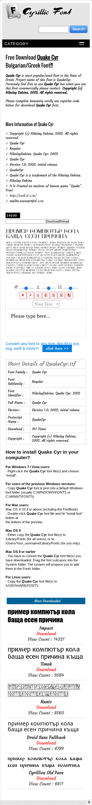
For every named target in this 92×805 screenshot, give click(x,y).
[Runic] (46, 697)
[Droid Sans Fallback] (46, 732)
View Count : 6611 (46, 778)
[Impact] (46, 623)
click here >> (57, 348)
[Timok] (46, 659)
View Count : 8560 (46, 707)
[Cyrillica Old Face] (46, 768)
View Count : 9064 (46, 669)
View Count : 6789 (46, 742)
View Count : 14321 (46, 633)
